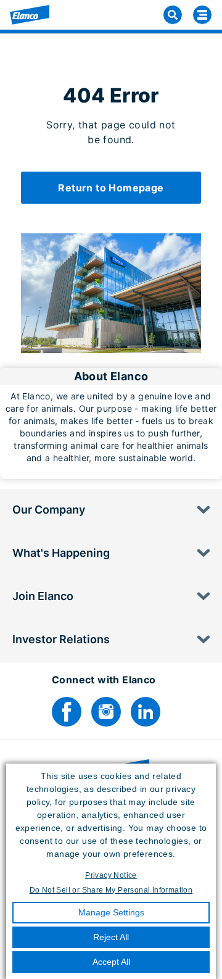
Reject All (111, 937)
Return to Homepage (110, 187)
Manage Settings (111, 912)
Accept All (111, 962)
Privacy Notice (111, 875)
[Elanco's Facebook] (66, 712)
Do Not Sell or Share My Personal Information (111, 890)
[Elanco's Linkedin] (145, 712)
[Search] (173, 15)
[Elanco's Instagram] (106, 712)
